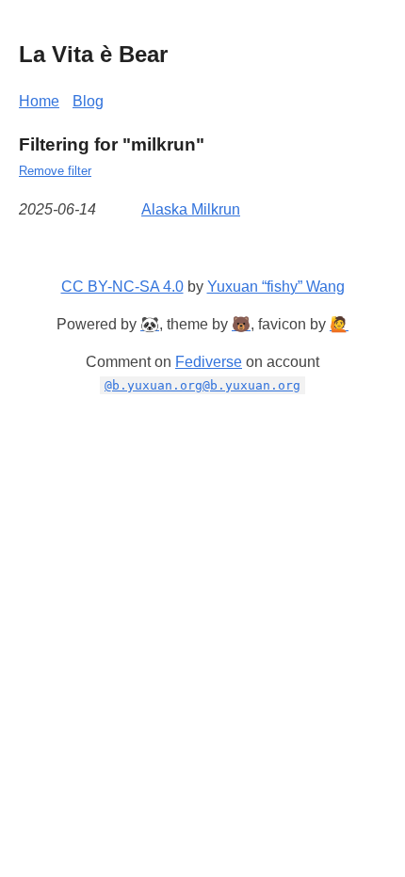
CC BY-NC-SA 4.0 (122, 287)
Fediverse (208, 362)
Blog (88, 101)
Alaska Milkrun (190, 209)
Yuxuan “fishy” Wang (276, 287)
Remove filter (55, 171)
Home (39, 101)
